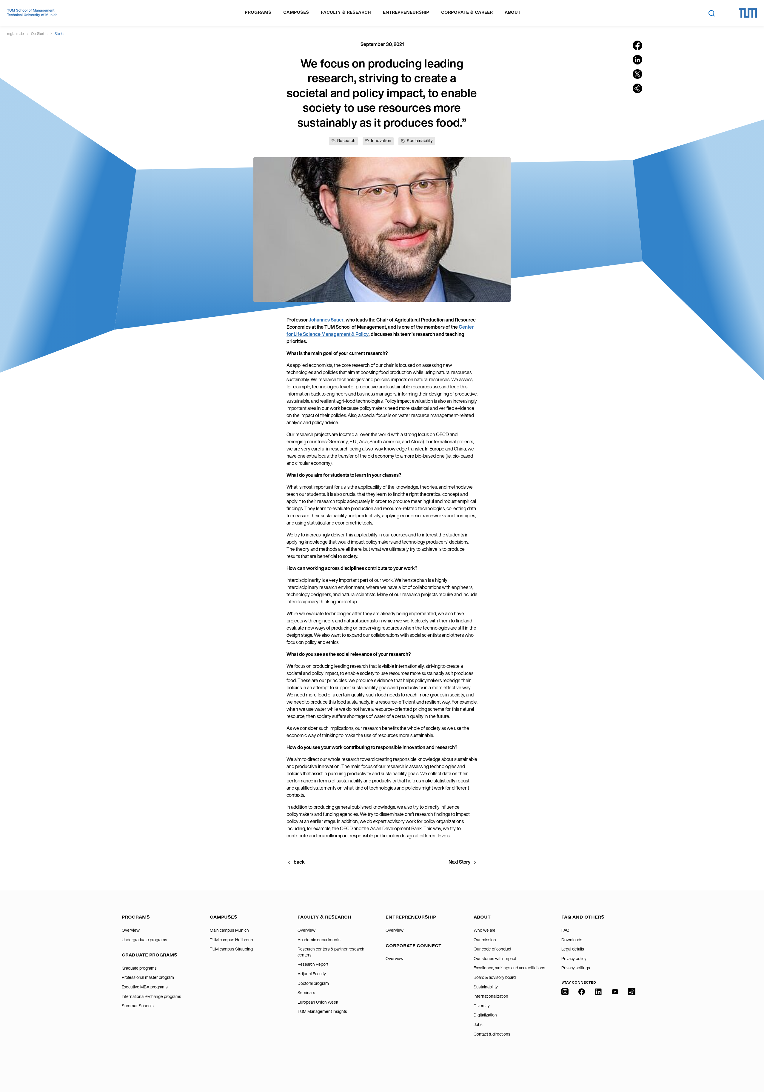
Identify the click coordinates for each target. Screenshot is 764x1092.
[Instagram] (565, 1028)
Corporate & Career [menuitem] (467, 12)
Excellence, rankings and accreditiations (509, 968)
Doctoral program (313, 983)
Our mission (485, 940)
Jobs (478, 1024)
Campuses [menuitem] (296, 12)
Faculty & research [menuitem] (346, 12)
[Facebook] (581, 1028)
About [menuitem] (512, 12)
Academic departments (319, 940)
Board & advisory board (495, 977)
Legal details (572, 949)
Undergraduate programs (144, 940)
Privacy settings (575, 968)
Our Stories (39, 34)
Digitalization (485, 1015)
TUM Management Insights (322, 1011)
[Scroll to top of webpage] (751, 1062)
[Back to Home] (32, 13)
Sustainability (486, 987)
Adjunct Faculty (312, 974)
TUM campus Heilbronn (231, 940)
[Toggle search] (711, 13)
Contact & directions (492, 1034)
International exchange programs (151, 996)
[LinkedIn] (598, 1028)
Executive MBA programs (145, 987)
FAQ (565, 930)
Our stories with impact (495, 958)
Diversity (482, 1006)
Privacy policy (573, 958)
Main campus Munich (229, 930)
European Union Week (318, 1002)
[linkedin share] (637, 59)
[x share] (637, 74)
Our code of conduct (492, 949)
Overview (131, 930)
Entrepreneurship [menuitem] (406, 12)
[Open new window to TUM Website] (748, 13)
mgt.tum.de (15, 34)
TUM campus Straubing (231, 949)
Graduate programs (139, 968)
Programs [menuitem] (258, 12)
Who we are (484, 930)
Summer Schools (138, 1006)
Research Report (313, 964)
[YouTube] (615, 1028)
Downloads (571, 940)
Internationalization (491, 996)
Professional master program (148, 977)
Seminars (306, 993)
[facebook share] (637, 45)
